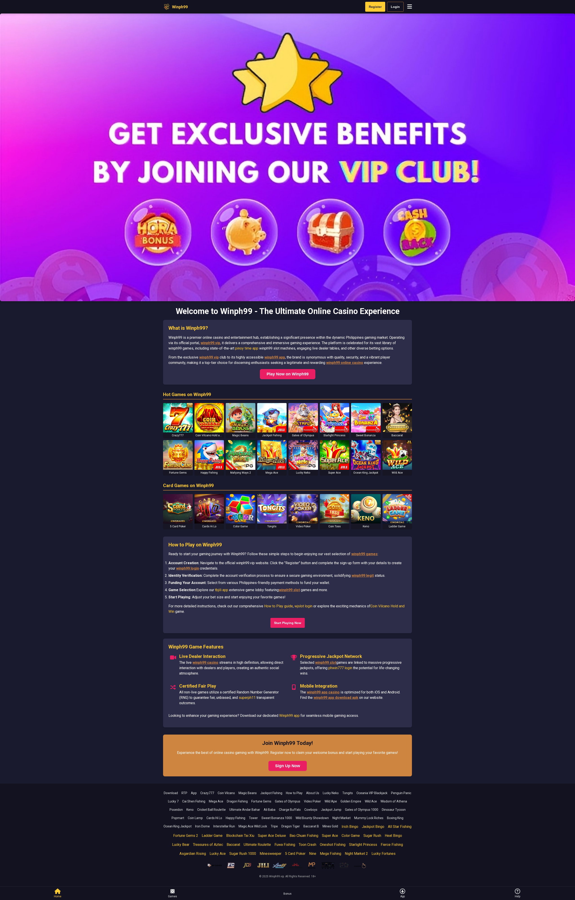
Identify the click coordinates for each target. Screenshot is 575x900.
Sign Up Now (287, 766)
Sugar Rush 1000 (242, 853)
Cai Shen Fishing (193, 801)
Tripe (274, 826)
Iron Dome (202, 826)
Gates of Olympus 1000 (361, 809)
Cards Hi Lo (214, 818)
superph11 (247, 697)
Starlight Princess (363, 844)
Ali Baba (269, 809)
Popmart (178, 818)
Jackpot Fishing (271, 793)
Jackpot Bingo (373, 826)
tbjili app (221, 590)
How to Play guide (278, 606)
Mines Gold (330, 826)
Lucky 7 (173, 801)
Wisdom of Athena (393, 801)
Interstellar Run (224, 826)
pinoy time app (246, 348)
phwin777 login (340, 668)
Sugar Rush (372, 835)
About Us (312, 793)
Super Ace (330, 835)
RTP (184, 793)
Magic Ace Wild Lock (253, 826)
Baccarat (233, 844)
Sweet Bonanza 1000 (276, 818)
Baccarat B (311, 826)
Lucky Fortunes (384, 853)
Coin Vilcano (226, 793)
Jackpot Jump (331, 809)
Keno (190, 809)
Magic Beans (248, 793)
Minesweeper (270, 853)
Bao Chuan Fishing (304, 835)
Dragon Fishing (237, 801)
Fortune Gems (261, 801)
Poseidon (176, 809)
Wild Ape (331, 801)
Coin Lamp (195, 818)
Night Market (341, 818)
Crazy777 (207, 793)
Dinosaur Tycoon (394, 809)
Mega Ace (216, 801)
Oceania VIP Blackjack (371, 793)
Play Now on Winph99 (288, 374)
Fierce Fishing (392, 844)
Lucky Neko (331, 793)
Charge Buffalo (290, 809)
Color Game (351, 835)
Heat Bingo (393, 835)
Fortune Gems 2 (185, 835)
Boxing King (395, 818)
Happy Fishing (235, 818)
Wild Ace (371, 801)
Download (171, 793)
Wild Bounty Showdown (312, 818)
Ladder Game (212, 835)
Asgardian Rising (192, 853)
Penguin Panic (401, 793)
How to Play (294, 793)
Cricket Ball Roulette (211, 809)
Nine (312, 853)
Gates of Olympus (287, 801)
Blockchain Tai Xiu (240, 835)
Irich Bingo (350, 826)
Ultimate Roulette (257, 844)
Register (375, 7)
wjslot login (303, 606)
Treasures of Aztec (208, 844)
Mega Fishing (330, 853)
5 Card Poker (295, 853)
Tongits (347, 793)
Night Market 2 (356, 853)
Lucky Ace (218, 853)
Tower (253, 818)
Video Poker (312, 801)
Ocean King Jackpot (178, 826)
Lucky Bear (180, 844)
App (194, 793)
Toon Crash (307, 844)
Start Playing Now (287, 623)
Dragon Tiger (290, 826)
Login (395, 7)
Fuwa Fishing (284, 844)
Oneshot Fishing (332, 844)
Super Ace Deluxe (272, 835)
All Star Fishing (399, 826)
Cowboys (310, 809)
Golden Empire (351, 801)
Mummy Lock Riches (368, 818)
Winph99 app (289, 715)
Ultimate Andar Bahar (244, 809)
